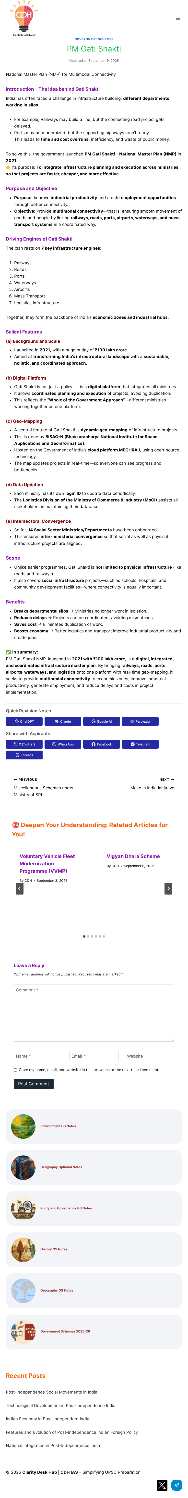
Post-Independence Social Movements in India (51, 1392)
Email (78, 1056)
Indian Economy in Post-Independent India (47, 1418)
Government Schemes (94, 39)
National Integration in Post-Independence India (53, 1445)
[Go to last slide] (20, 889)
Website (135, 1056)
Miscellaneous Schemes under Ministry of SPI (44, 787)
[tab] (84, 936)
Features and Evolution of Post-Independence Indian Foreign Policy (72, 1432)
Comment (27, 989)
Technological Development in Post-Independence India (61, 1405)
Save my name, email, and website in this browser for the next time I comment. (89, 1069)
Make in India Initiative (152, 784)
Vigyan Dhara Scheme (133, 856)
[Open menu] (177, 18)
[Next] (168, 889)
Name (23, 1056)
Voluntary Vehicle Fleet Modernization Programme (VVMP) (47, 863)
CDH (28, 881)
